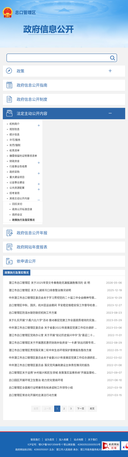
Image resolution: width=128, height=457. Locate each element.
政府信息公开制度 (32, 99)
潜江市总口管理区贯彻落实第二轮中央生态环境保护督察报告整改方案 (55, 350)
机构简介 (15, 123)
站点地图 (78, 439)
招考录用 (15, 193)
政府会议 (17, 214)
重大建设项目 (17, 177)
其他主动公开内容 (20, 198)
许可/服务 (15, 139)
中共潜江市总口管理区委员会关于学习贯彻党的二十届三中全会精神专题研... (55, 297)
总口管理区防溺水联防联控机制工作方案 (55, 312)
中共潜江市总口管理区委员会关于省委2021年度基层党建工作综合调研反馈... (55, 357)
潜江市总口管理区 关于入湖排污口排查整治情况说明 (55, 290)
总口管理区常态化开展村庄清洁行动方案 (55, 395)
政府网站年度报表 (32, 247)
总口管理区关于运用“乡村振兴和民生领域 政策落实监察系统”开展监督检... (55, 372)
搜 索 (112, 57)
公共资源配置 (17, 187)
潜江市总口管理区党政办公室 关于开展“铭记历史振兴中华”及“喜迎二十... (55, 335)
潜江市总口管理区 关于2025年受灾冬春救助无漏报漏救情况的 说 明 (55, 282)
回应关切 (17, 203)
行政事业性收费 (18, 166)
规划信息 (15, 129)
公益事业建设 (17, 182)
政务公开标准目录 (22, 209)
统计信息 (15, 134)
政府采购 (15, 171)
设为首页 (49, 439)
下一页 (80, 408)
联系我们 (35, 439)
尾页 (92, 408)
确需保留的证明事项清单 (23, 155)
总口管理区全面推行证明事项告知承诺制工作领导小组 (55, 387)
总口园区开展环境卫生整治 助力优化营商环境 (55, 380)
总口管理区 (25, 12)
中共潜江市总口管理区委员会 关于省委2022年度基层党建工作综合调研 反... (55, 327)
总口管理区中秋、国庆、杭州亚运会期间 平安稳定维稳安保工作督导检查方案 (55, 305)
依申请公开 (26, 261)
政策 (20, 71)
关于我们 (92, 439)
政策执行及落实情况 (23, 219)
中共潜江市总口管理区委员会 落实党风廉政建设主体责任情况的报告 (55, 365)
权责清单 (15, 150)
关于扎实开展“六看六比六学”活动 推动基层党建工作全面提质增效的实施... (55, 320)
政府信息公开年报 (32, 233)
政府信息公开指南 (32, 85)
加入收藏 (63, 439)
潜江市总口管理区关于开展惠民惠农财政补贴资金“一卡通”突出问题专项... (55, 342)
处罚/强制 (15, 145)
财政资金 (15, 161)
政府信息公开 (64, 34)
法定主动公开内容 (32, 113)
